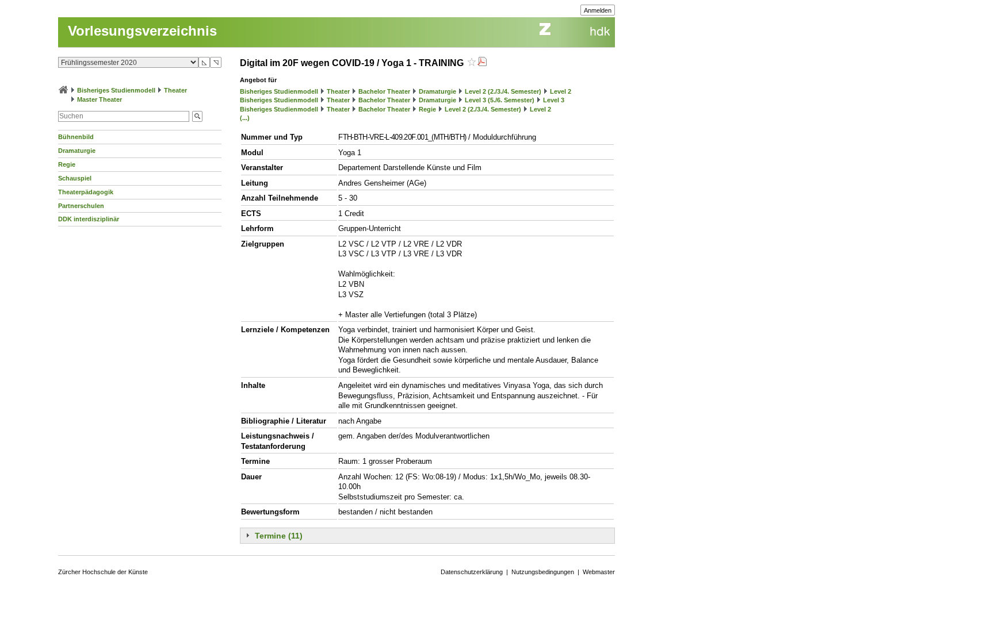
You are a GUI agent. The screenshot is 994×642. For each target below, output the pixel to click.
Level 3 (553, 100)
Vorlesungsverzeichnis (142, 31)
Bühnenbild (76, 136)
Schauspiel (74, 178)
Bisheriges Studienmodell (116, 90)
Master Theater (99, 99)
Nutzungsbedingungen (542, 571)
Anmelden (597, 10)
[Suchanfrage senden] (197, 116)
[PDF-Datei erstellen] (482, 63)
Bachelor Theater (384, 91)
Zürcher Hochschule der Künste (103, 571)
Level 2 (560, 91)
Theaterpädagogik (85, 192)
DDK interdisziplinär (88, 219)
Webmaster (599, 571)
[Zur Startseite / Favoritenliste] (63, 90)
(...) (245, 117)
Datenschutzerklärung (472, 571)
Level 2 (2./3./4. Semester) (503, 91)
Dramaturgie (76, 150)
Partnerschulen (81, 205)
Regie (66, 164)
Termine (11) (279, 535)
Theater (175, 90)
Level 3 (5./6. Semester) (499, 100)
